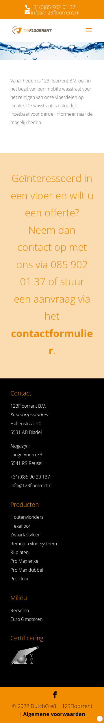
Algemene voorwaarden (54, 714)
